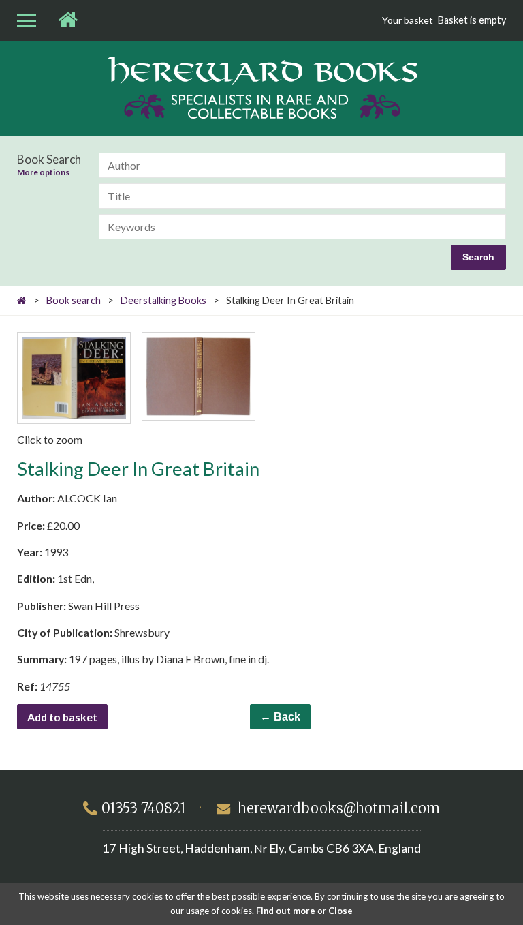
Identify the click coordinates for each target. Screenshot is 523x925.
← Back (280, 717)
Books (262, 88)
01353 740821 (143, 808)
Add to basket (62, 716)
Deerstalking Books (163, 300)
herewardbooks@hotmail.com (339, 808)
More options (43, 172)
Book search (73, 300)
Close (340, 910)
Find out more (285, 910)
